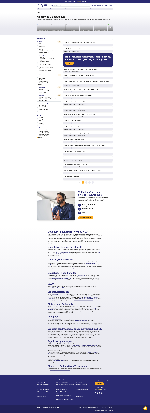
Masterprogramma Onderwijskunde (74, 139)
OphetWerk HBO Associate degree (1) (47, 98)
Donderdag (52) (42, 122)
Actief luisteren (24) (43, 77)
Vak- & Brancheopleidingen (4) (46, 50)
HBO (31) (41, 47)
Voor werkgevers (78, 8)
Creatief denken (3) (43, 82)
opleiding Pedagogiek (56, 319)
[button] (145, 408)
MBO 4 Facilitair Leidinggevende (63, 395)
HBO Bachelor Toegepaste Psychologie (65, 384)
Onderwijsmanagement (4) (45, 68)
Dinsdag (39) (42, 119)
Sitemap (79, 407)
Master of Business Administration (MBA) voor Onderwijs (79, 42)
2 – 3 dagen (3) (42, 105)
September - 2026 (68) (44, 129)
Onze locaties (78, 391)
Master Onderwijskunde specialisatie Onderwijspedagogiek (80, 69)
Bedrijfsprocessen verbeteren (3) (46, 79)
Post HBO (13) (42, 46)
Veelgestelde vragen (79, 396)
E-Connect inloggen (108, 5)
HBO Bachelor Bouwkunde (62, 382)
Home (39, 12)
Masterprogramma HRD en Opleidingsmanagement (78, 133)
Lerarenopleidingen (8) (44, 61)
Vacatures (77, 394)
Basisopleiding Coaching (61, 389)
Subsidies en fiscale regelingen (82, 389)
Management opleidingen (42, 396)
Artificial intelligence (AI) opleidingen (45, 391)
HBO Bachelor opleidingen (43, 384)
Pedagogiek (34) (42, 57)
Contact (92, 8)
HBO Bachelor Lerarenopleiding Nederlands (76, 158)
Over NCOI (86, 8)
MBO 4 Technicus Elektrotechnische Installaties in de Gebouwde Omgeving (64, 398)
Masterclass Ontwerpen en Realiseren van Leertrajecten (79, 114)
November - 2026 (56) (44, 132)
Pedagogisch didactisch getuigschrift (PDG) (61, 278)
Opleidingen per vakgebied (56, 8)
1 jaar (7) (41, 111)
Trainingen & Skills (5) (44, 52)
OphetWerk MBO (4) (43, 100)
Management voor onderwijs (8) (46, 63)
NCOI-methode (78, 382)
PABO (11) (41, 60)
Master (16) (41, 45)
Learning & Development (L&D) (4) (47, 67)
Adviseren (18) (42, 78)
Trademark (111, 410)
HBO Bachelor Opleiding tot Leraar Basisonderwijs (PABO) (83, 345)
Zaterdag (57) (42, 124)
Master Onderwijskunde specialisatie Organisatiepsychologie (80, 75)
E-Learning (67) (42, 92)
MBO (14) (41, 49)
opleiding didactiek (81, 275)
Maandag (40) (42, 117)
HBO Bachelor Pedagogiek (71, 176)
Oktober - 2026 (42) (43, 131)
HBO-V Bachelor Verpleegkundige (63, 387)
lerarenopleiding (55, 294)
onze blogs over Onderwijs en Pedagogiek (60, 370)
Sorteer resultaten (93, 38)
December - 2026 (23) (44, 134)
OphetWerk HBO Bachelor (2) (45, 97)
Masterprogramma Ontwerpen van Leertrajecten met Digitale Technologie (84, 145)
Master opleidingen (41, 382)
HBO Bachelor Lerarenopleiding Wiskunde (75, 164)
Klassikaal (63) (42, 89)
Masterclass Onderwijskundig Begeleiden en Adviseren (79, 101)
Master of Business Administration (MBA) (64, 392)
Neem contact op (97, 5)
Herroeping (110, 407)
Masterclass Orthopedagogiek (72, 120)
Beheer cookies (103, 407)
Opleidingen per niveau (43, 8)
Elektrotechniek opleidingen (43, 394)
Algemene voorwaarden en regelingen (90, 407)
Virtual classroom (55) (44, 90)
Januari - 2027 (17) (43, 135)
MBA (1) (41, 43)
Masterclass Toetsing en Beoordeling (74, 126)
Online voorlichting (68, 8)
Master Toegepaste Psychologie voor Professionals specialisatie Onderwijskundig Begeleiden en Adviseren (86, 82)
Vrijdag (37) (41, 123)
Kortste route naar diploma (81, 384)
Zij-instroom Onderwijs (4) (45, 70)
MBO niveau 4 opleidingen (43, 389)
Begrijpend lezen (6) (43, 81)
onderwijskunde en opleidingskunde (84, 251)
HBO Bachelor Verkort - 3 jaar (44, 387)
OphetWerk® (78, 387)
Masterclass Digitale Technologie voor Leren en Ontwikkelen (81, 89)
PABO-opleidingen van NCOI (58, 287)
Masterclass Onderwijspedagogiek (73, 108)
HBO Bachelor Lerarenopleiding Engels (75, 151)
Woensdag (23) (42, 120)
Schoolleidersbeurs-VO (74, 268)
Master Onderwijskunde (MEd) (72, 48)
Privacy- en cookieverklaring (101, 410)
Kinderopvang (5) (43, 66)
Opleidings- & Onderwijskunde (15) (46, 58)
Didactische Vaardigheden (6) (45, 64)
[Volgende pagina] (96, 182)
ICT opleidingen (40, 398)
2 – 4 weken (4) (42, 106)
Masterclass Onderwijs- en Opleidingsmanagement (78, 95)
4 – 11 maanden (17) (43, 109)
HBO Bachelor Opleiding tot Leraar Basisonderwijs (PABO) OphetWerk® (83, 170)
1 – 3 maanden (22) (43, 108)
